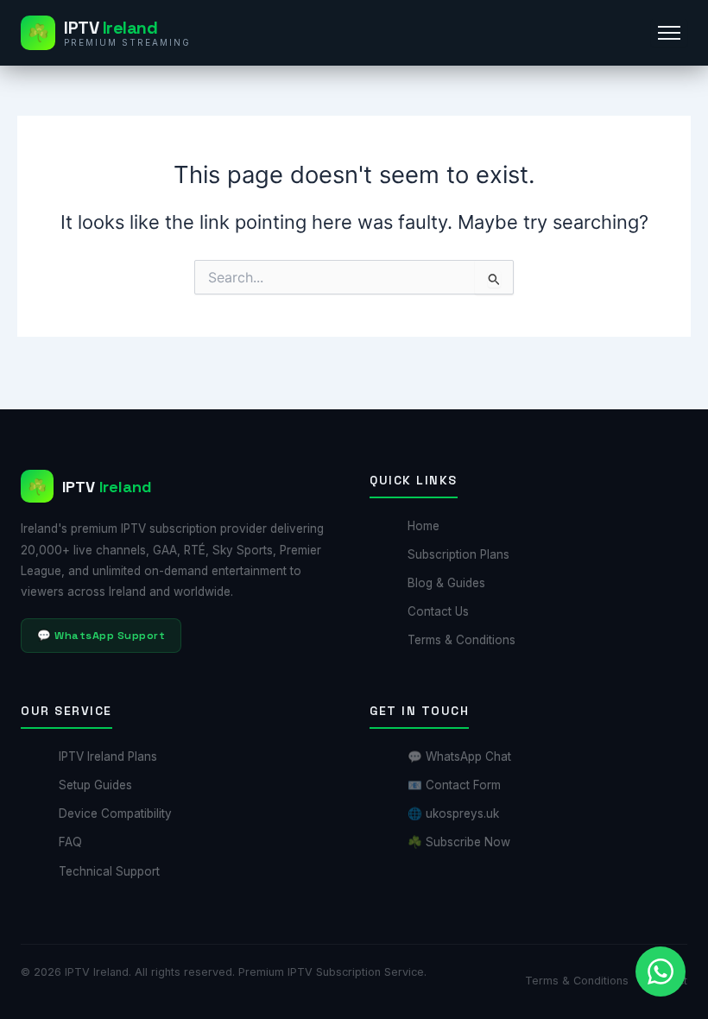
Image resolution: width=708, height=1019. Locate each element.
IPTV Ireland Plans (108, 756)
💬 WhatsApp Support (101, 635)
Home (423, 526)
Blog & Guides (446, 583)
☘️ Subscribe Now (459, 842)
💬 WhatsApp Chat (459, 756)
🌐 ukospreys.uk (453, 813)
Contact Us (438, 611)
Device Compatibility (115, 813)
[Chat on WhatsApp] (660, 971)
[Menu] (669, 33)
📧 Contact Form (454, 785)
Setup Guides (95, 785)
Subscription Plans (458, 554)
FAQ (70, 842)
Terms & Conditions (461, 640)
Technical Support (109, 871)
